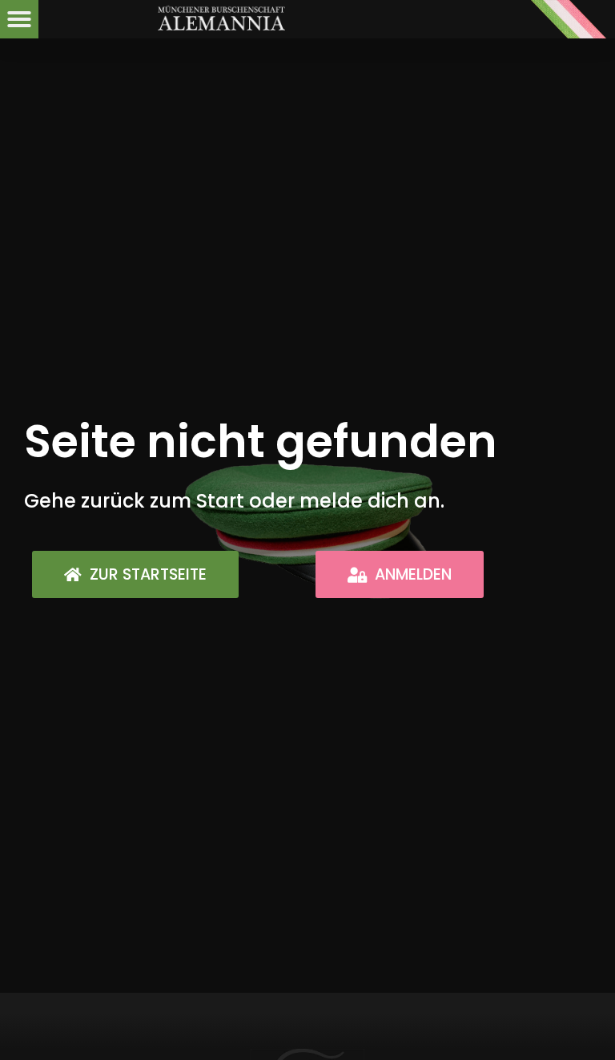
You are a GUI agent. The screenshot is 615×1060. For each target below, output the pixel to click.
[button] (19, 19)
